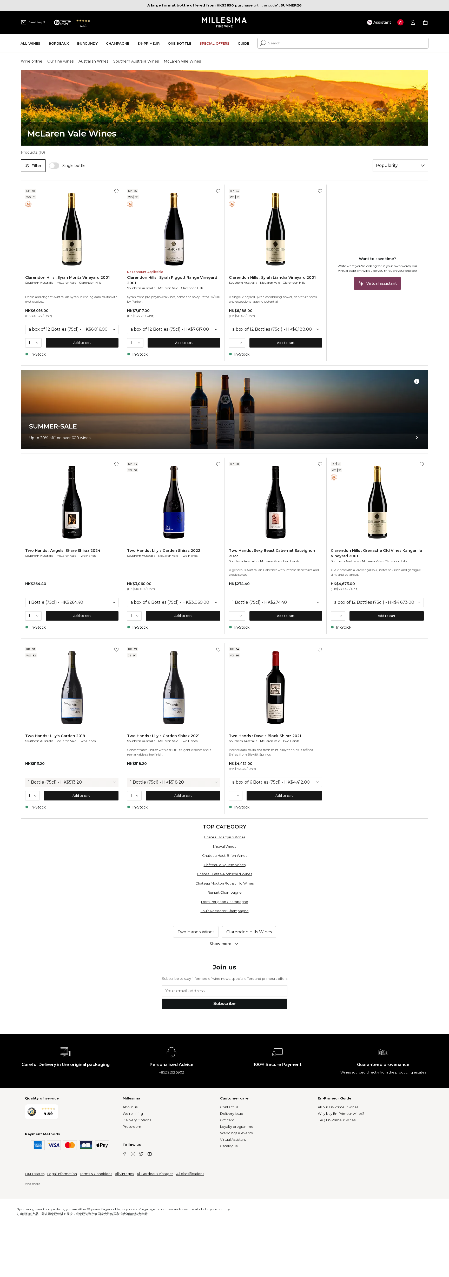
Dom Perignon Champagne (224, 902)
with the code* (212, 5)
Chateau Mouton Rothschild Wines (224, 883)
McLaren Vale (66, 282)
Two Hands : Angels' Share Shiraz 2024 (62, 550)
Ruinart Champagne (225, 892)
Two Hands (87, 556)
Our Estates (34, 1174)
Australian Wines (93, 61)
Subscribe (224, 1003)
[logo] (224, 22)
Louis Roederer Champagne (225, 911)
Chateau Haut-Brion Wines (224, 855)
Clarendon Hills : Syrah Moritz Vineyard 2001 (67, 277)
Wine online (31, 61)
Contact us (229, 1107)
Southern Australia (39, 282)
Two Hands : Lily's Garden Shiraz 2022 (163, 550)
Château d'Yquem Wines (225, 865)
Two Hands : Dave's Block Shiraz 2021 (265, 735)
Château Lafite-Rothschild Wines (224, 874)
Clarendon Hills (90, 282)
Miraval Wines (224, 846)
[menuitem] (30, 43)
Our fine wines (60, 61)
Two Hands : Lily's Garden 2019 (55, 735)
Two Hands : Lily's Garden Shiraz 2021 (163, 735)
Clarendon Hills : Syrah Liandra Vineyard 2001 (272, 277)
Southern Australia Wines (136, 61)
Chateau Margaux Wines (224, 837)
